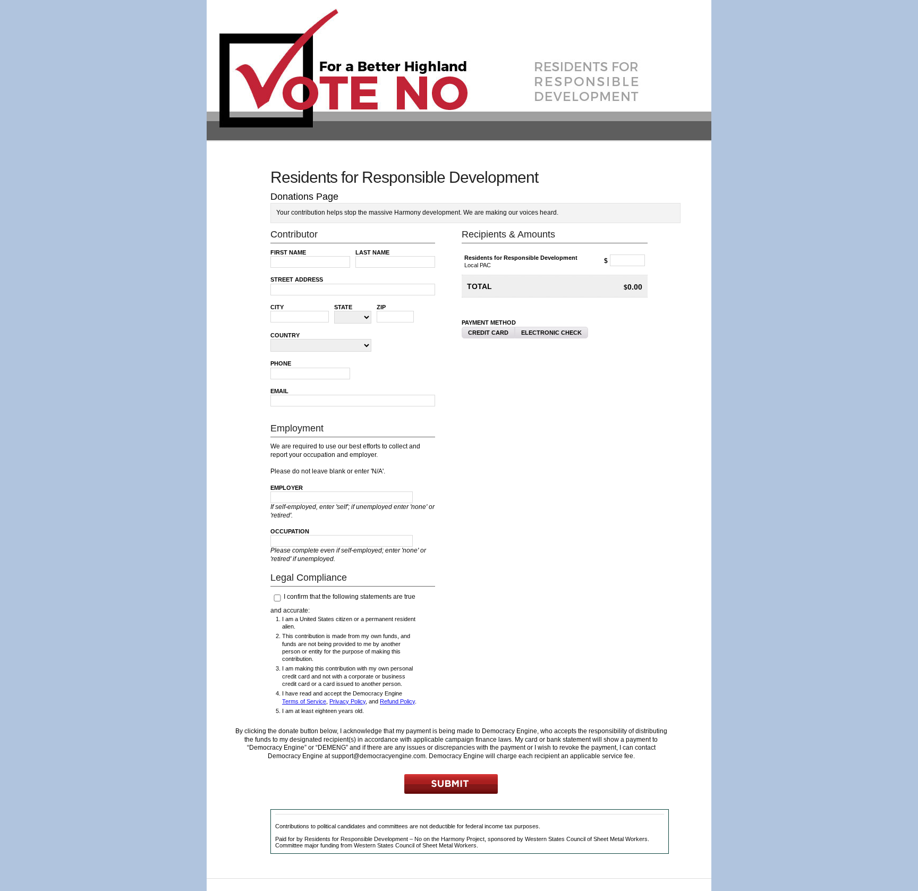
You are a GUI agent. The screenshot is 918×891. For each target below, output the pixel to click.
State (343, 307)
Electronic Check (551, 332)
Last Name (372, 252)
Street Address (296, 279)
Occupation (289, 531)
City (277, 307)
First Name (288, 252)
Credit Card (488, 332)
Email (279, 391)
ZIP (381, 307)
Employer (286, 488)
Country (285, 335)
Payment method (489, 322)
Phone (280, 363)
